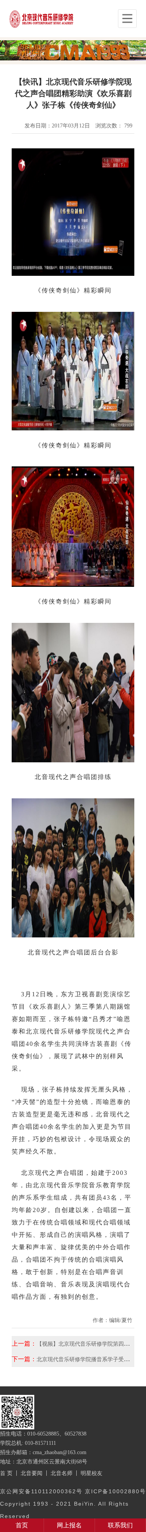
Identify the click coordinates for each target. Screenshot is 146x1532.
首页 (22, 1525)
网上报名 (69, 1525)
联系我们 (120, 1525)
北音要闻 (31, 1473)
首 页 (6, 1473)
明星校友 (91, 1473)
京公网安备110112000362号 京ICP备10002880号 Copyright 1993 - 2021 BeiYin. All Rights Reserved (73, 1503)
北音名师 (61, 1473)
